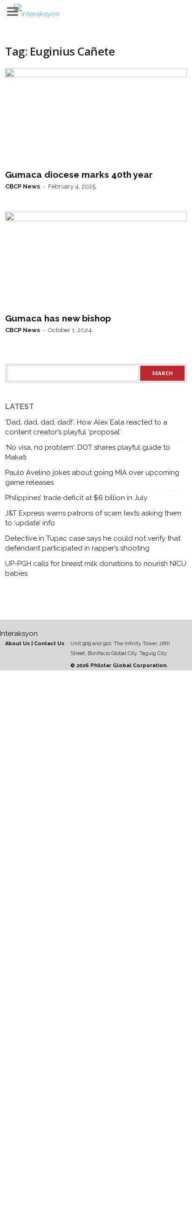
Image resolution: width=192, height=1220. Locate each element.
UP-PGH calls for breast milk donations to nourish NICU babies (95, 568)
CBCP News (22, 186)
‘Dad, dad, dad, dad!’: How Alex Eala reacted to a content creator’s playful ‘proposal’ (86, 427)
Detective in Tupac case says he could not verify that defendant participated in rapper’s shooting (92, 543)
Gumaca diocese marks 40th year (79, 174)
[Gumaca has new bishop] (96, 260)
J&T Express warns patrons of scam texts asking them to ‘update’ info (93, 518)
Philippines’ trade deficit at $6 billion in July (76, 498)
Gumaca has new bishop (58, 318)
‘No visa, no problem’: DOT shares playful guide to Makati (87, 452)
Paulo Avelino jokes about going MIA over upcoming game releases (92, 477)
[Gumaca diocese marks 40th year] (96, 116)
